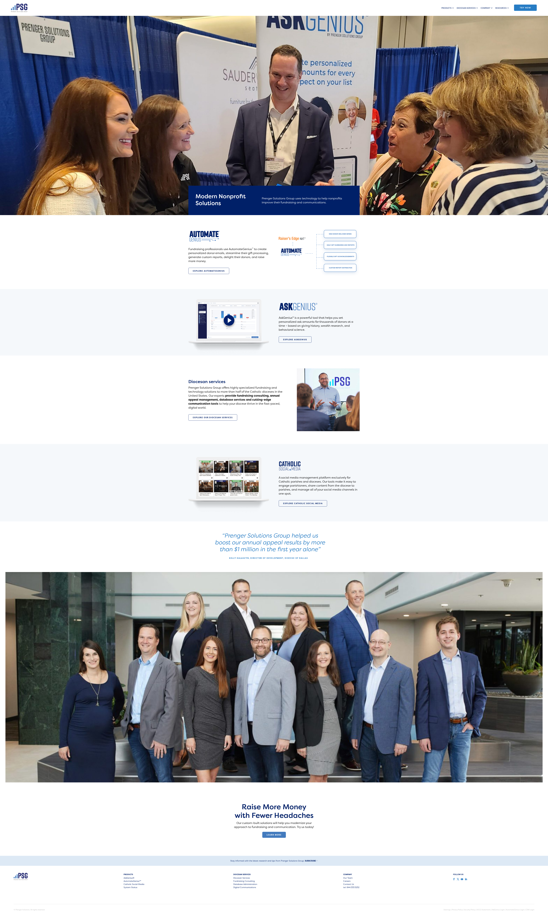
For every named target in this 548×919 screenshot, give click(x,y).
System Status (130, 887)
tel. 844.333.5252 (351, 887)
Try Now (525, 7)
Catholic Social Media (134, 884)
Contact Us (348, 884)
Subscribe (310, 860)
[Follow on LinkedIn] (466, 879)
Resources (501, 8)
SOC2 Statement (483, 909)
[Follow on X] (458, 879)
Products (446, 8)
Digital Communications (244, 887)
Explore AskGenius (295, 339)
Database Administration (245, 884)
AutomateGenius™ (132, 881)
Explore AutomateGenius (209, 271)
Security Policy (469, 909)
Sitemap (447, 909)
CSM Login (530, 909)
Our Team (348, 878)
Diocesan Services (466, 8)
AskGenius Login (498, 909)
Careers (346, 881)
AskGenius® (129, 878)
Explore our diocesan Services (213, 417)
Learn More (274, 835)
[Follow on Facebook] (454, 879)
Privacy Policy (457, 909)
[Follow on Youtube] (462, 879)
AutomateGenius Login (515, 909)
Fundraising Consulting (244, 881)
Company (485, 8)
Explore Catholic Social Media (303, 503)
